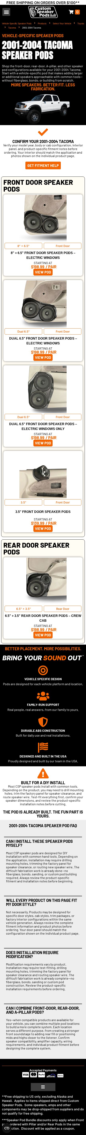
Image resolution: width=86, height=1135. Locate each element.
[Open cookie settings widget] (7, 1128)
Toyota (80, 23)
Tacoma (12, 28)
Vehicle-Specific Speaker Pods (17, 23)
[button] (6, 12)
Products (42, 23)
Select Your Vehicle (62, 23)
